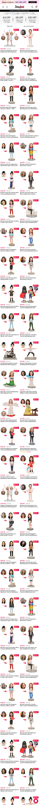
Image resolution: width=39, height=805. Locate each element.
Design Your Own (9, 54)
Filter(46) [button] (9, 26)
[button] (3, 7)
